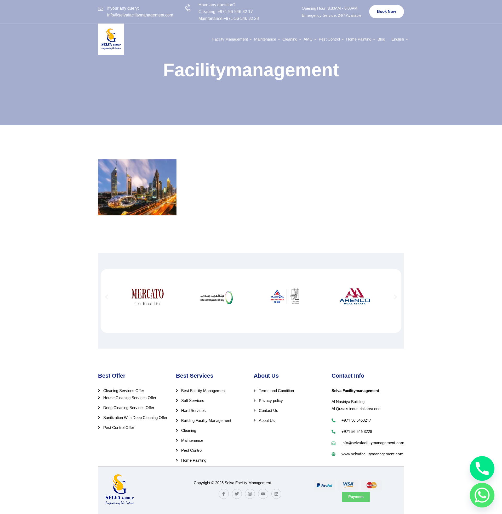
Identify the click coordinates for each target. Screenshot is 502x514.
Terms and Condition (276, 390)
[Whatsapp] (482, 495)
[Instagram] (250, 494)
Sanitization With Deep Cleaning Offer (135, 417)
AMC (308, 39)
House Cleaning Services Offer (129, 397)
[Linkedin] (276, 494)
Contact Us (268, 410)
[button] (106, 297)
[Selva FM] (111, 39)
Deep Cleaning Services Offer (128, 407)
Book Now (386, 11)
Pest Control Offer (118, 427)
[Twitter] (237, 494)
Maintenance (265, 39)
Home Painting (358, 39)
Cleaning (289, 39)
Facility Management (230, 39)
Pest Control (329, 39)
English (397, 39)
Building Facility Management (206, 420)
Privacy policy (271, 400)
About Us (267, 420)
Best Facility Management (203, 390)
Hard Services (193, 410)
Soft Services (192, 400)
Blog (381, 39)
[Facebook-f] (224, 494)
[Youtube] (263, 494)
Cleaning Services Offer (123, 390)
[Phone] (482, 468)
